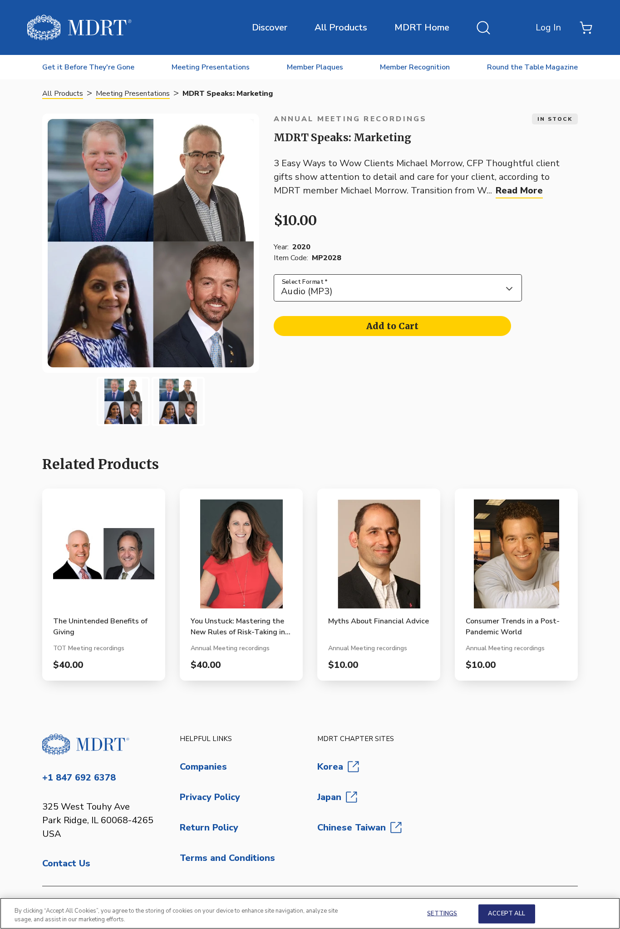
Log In (548, 27)
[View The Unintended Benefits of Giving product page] (103, 557)
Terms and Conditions (227, 858)
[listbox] (398, 287)
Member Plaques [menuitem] (315, 67)
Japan (329, 797)
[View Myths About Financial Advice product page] (378, 557)
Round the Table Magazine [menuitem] (532, 67)
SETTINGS (442, 913)
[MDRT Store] (79, 27)
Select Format (305, 281)
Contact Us (66, 863)
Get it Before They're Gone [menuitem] (88, 67)
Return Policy (209, 827)
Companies (203, 767)
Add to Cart (392, 326)
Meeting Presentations (133, 94)
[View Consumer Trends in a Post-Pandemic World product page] (516, 557)
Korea (330, 767)
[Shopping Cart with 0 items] (586, 28)
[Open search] (483, 28)
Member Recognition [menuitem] (415, 67)
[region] (310, 913)
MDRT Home (421, 27)
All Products (341, 27)
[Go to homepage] (103, 744)
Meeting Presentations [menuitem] (211, 67)
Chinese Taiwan (351, 827)
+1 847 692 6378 (79, 777)
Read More (519, 190)
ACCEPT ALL (506, 913)
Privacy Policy (210, 797)
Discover (269, 27)
